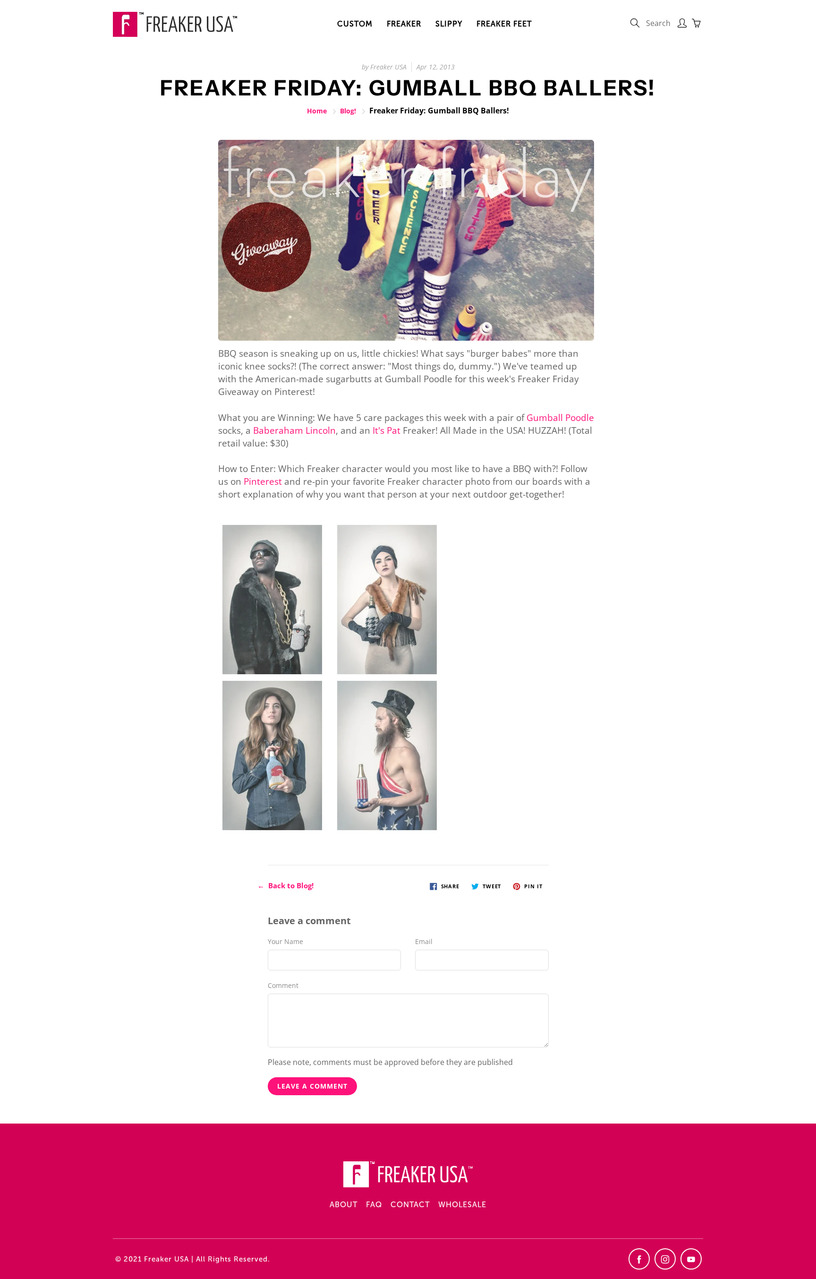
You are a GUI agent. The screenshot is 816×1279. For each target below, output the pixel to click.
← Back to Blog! (285, 885)
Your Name (285, 941)
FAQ (374, 1204)
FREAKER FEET (504, 23)
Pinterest (263, 481)
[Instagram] (665, 1259)
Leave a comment (312, 1086)
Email (424, 941)
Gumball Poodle (560, 418)
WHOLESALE (462, 1204)
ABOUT (343, 1204)
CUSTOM (355, 23)
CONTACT (410, 1204)
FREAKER (404, 23)
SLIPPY (448, 23)
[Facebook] (639, 1259)
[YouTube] (691, 1259)
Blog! (348, 110)
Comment (283, 985)
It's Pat (386, 430)
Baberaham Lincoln (294, 430)
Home (317, 110)
